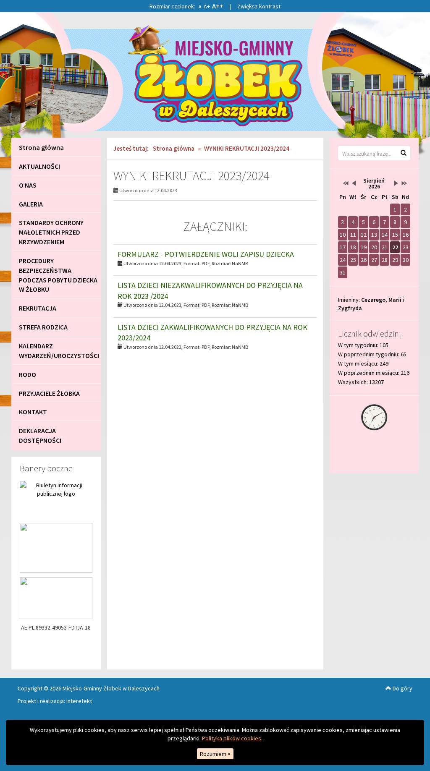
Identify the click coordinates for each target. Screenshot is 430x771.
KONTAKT (33, 412)
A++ (217, 6)
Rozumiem (215, 754)
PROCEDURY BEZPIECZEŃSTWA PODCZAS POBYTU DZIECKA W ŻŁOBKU (58, 275)
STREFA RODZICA (43, 327)
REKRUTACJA (37, 308)
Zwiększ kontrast (259, 6)
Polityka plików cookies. (232, 738)
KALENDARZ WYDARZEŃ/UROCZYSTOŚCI (59, 351)
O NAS (28, 185)
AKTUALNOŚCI (39, 166)
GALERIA (31, 204)
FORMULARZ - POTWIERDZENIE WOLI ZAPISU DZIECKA (206, 254)
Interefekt (79, 701)
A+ (207, 6)
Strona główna (41, 147)
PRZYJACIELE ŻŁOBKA (49, 393)
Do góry (401, 688)
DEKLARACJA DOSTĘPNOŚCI (40, 435)
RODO (27, 374)
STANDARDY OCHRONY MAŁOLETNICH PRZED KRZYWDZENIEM (51, 232)
